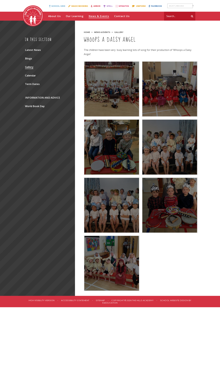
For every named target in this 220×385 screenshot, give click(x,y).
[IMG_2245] (111, 263)
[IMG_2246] (169, 205)
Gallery (118, 32)
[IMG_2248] (169, 147)
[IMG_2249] (111, 147)
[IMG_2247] (111, 205)
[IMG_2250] (169, 89)
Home (87, 32)
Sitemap (100, 300)
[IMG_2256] (111, 89)
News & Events (102, 32)
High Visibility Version (42, 300)
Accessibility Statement (75, 300)
